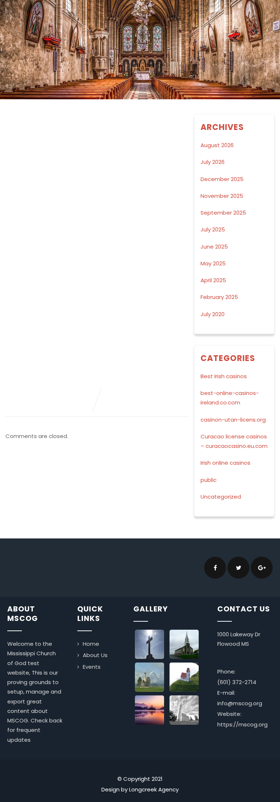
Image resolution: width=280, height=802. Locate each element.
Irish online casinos (225, 463)
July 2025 (213, 229)
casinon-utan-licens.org (233, 419)
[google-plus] (262, 568)
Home (91, 644)
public (209, 480)
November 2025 (222, 196)
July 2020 (213, 314)
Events (92, 667)
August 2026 (217, 145)
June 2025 (214, 246)
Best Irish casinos (224, 376)
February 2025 (219, 297)
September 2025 (223, 212)
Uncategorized (221, 496)
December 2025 (222, 179)
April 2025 (213, 280)
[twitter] (238, 568)
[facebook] (215, 568)
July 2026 (213, 162)
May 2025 (213, 263)
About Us (95, 655)
